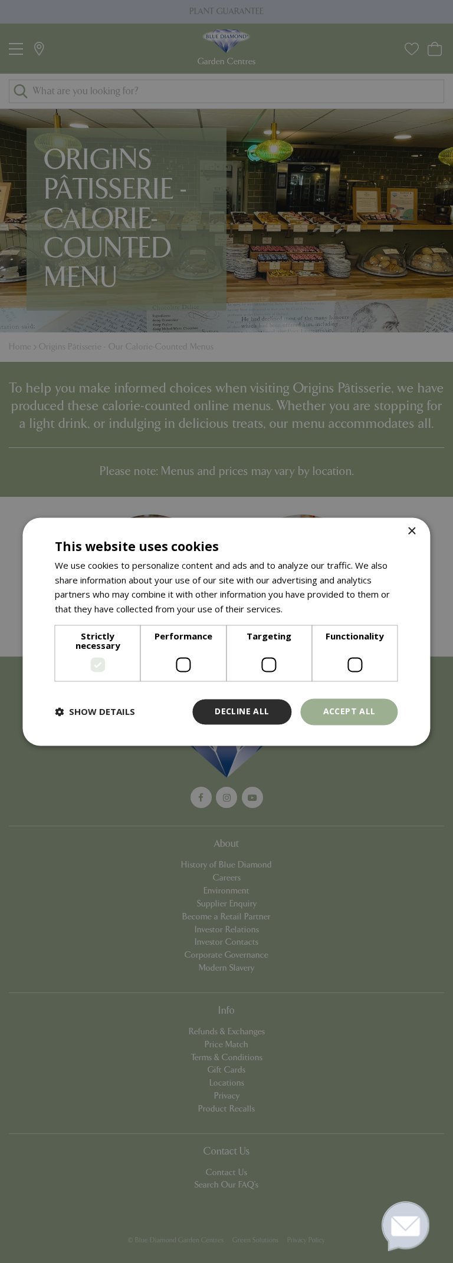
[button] (95, 711)
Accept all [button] (349, 711)
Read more (307, 609)
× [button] (411, 531)
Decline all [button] (242, 711)
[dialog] (226, 631)
